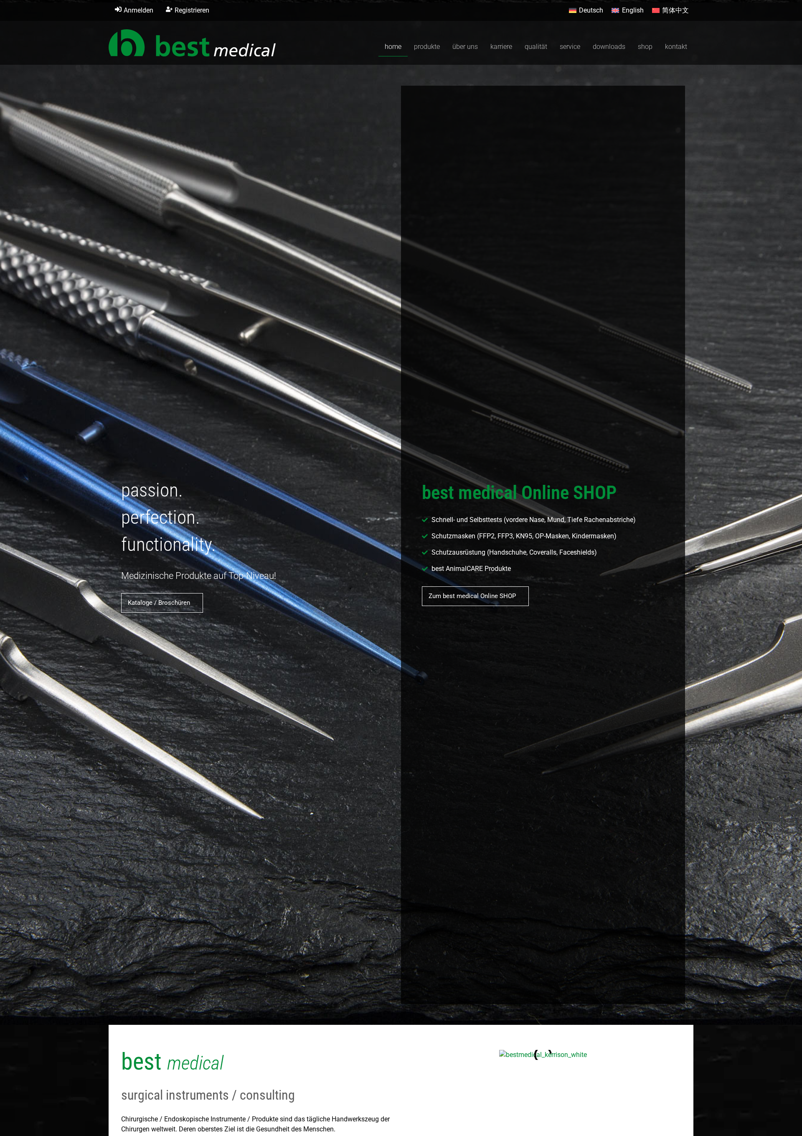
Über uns (465, 47)
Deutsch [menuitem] (591, 10)
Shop (645, 47)
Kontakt (676, 47)
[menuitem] (586, 10)
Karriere (501, 47)
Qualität (536, 47)
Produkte (427, 47)
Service (570, 47)
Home (393, 47)
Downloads (609, 47)
